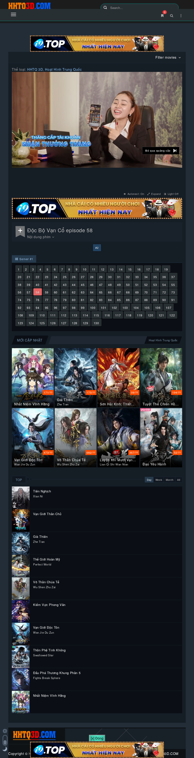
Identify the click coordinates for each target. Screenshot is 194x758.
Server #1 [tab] (26, 259)
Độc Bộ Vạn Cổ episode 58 (60, 230)
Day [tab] (149, 480)
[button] (160, 150)
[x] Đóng (97, 738)
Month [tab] (169, 480)
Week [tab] (158, 480)
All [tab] (178, 480)
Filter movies (166, 57)
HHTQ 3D (35, 69)
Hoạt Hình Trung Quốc (63, 69)
